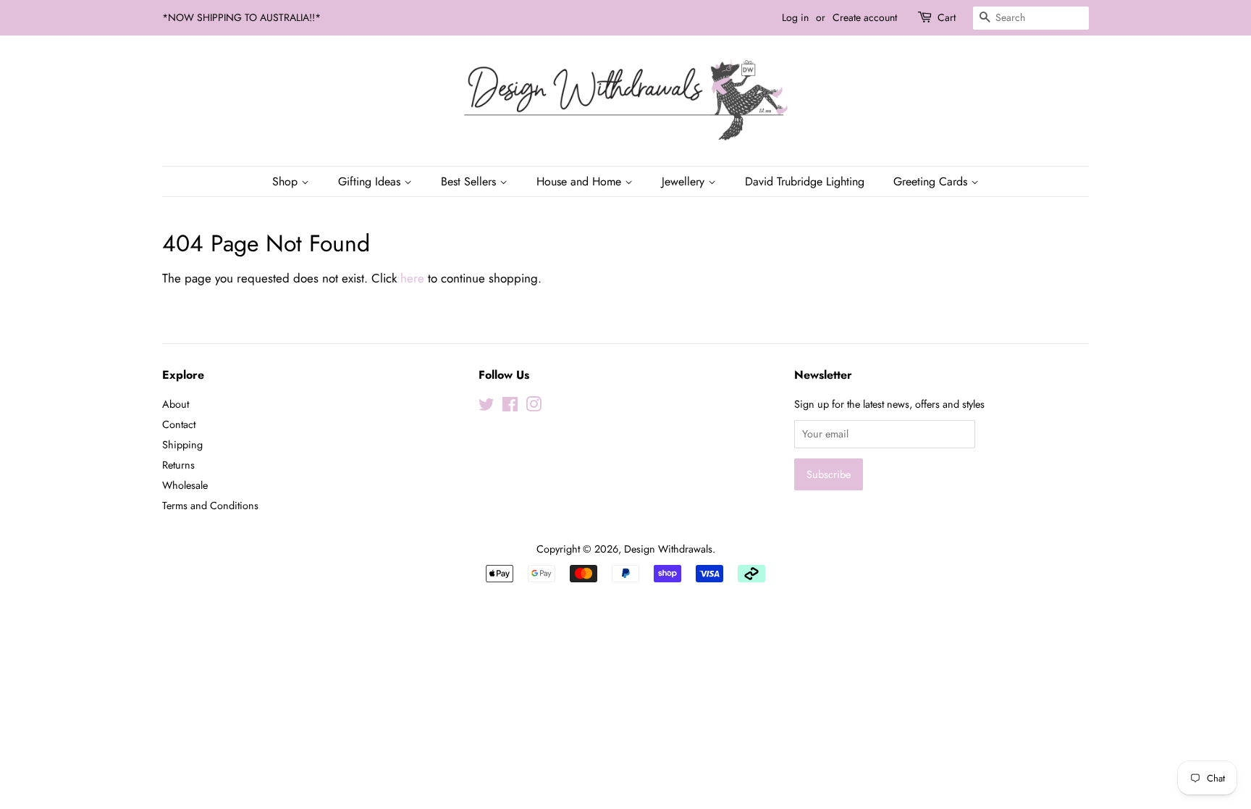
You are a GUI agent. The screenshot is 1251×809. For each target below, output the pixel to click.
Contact (178, 424)
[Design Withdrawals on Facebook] (510, 407)
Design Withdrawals (668, 549)
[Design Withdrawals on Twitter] (486, 407)
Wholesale (185, 485)
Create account (865, 17)
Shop (286, 181)
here (412, 278)
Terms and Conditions (210, 505)
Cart (947, 17)
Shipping (182, 444)
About (175, 404)
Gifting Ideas (371, 181)
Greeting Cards (932, 181)
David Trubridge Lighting (804, 181)
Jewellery (685, 181)
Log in (795, 17)
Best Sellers (470, 181)
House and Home (580, 181)
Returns (178, 465)
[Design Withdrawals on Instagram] (534, 407)
